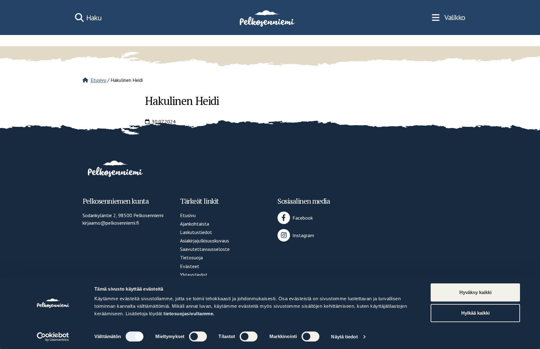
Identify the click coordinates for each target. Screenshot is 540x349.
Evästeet (189, 266)
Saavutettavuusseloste (205, 249)
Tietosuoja (191, 257)
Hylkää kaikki (475, 313)
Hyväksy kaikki (475, 292)
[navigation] (448, 17)
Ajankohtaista (194, 224)
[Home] (266, 17)
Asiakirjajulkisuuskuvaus (204, 240)
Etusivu (98, 80)
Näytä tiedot (344, 336)
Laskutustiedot (196, 232)
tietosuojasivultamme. (189, 313)
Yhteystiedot (194, 275)
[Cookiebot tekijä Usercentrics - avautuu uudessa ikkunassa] (53, 337)
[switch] (198, 337)
